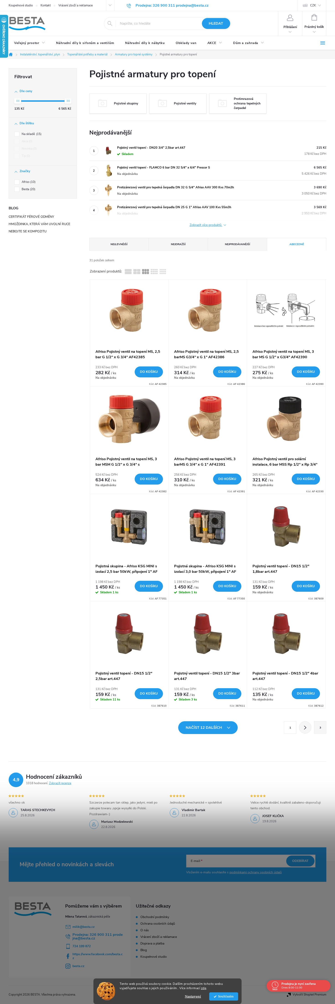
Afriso (28, 182)
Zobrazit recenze (60, 783)
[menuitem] (30, 43)
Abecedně (296, 244)
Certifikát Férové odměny (31, 217)
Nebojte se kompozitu (27, 231)
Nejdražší (178, 244)
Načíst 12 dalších (204, 727)
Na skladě (31, 134)
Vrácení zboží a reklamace (75, 5)
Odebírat (300, 861)
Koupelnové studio (21, 5)
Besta (28, 189)
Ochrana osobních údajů (157, 924)
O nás (144, 930)
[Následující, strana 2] (305, 727)
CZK (313, 5)
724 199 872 (81, 946)
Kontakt (46, 5)
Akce (26, 141)
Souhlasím (226, 996)
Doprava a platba (152, 943)
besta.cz (78, 966)
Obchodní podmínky (154, 917)
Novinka (29, 149)
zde (203, 988)
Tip (25, 156)
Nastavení (193, 996)
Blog (143, 950)
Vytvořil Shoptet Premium (309, 995)
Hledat (216, 23)
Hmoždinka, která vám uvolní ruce (39, 224)
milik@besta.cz (83, 927)
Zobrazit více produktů (206, 225)
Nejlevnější (119, 244)
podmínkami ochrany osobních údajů (255, 872)
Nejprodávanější (237, 244)
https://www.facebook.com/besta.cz (97, 956)
